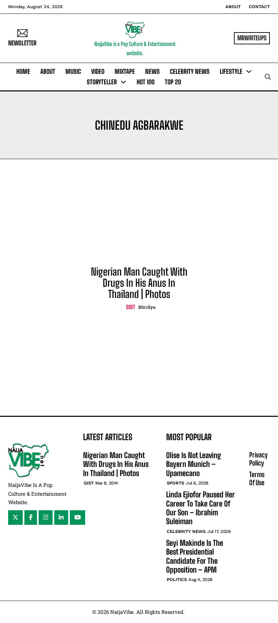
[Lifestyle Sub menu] (249, 71)
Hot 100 (146, 82)
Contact (259, 6)
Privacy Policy (258, 459)
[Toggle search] (268, 77)
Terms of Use (256, 478)
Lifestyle (231, 71)
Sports (175, 483)
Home (23, 71)
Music (73, 71)
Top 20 (173, 82)
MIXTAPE (125, 71)
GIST (130, 307)
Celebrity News (190, 71)
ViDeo (97, 71)
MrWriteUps (251, 38)
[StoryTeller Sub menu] (123, 82)
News (152, 71)
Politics (177, 579)
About (233, 6)
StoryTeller (102, 82)
